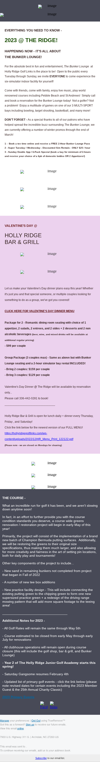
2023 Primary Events (18, 697)
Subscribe (41, 758)
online (20, 728)
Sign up (30, 724)
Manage (4, 720)
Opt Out (35, 720)
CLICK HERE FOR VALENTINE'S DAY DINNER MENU (39, 311)
